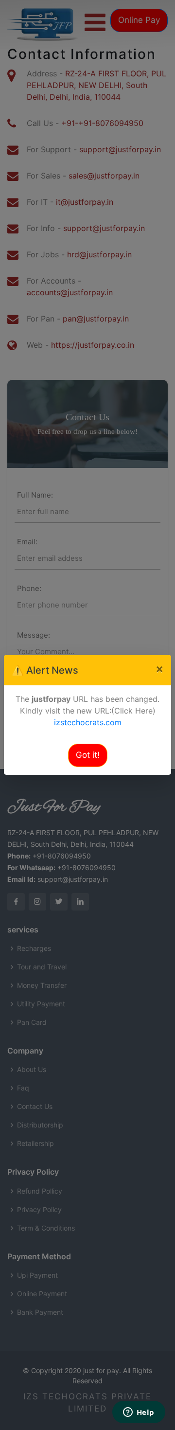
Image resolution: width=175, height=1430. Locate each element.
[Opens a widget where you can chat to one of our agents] (138, 1413)
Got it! (88, 755)
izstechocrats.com (88, 722)
